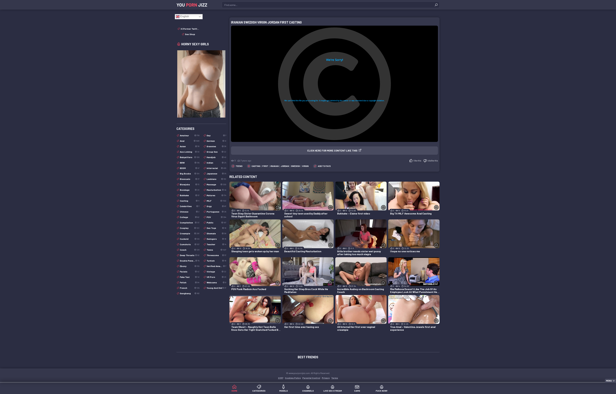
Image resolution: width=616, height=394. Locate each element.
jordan (285, 166)
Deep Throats (189, 255)
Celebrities (189, 206)
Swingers (216, 239)
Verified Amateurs (216, 266)
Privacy (326, 378)
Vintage (216, 271)
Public (216, 222)
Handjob (216, 157)
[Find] (436, 4)
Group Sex (216, 151)
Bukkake (189, 195)
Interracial (216, 168)
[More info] (277, 207)
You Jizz (191, 5)
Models (283, 390)
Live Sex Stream (332, 390)
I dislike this (432, 160)
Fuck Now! (382, 390)
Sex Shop (190, 34)
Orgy (216, 206)
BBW (189, 162)
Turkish (216, 260)
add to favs (324, 166)
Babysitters (189, 157)
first (265, 166)
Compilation (189, 222)
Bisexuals (189, 179)
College (189, 217)
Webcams (216, 282)
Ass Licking (189, 151)
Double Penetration (189, 260)
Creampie (189, 233)
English (184, 16)
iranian (274, 166)
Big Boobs (189, 173)
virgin (305, 166)
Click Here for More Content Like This (332, 150)
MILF (216, 200)
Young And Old (216, 288)
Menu (609, 380)
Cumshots (189, 244)
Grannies (216, 146)
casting (256, 166)
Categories (258, 390)
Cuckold (189, 239)
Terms (334, 378)
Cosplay (189, 228)
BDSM (189, 168)
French (189, 288)
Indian (216, 162)
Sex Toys (216, 228)
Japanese (216, 173)
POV (216, 217)
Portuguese (216, 211)
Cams (357, 390)
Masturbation (216, 190)
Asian (189, 146)
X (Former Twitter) (190, 28)
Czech (189, 249)
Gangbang (189, 293)
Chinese (189, 211)
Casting (189, 200)
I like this (417, 160)
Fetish (189, 282)
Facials (189, 271)
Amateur (189, 135)
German (216, 141)
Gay (216, 135)
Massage (216, 184)
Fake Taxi (189, 277)
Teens (239, 166)
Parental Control (311, 378)
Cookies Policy (293, 378)
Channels (308, 390)
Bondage (189, 190)
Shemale (216, 233)
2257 (280, 378)
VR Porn (216, 277)
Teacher (216, 244)
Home (234, 390)
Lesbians (216, 179)
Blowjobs (189, 184)
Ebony (189, 266)
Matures (216, 195)
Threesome (216, 255)
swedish (295, 166)
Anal (189, 141)
